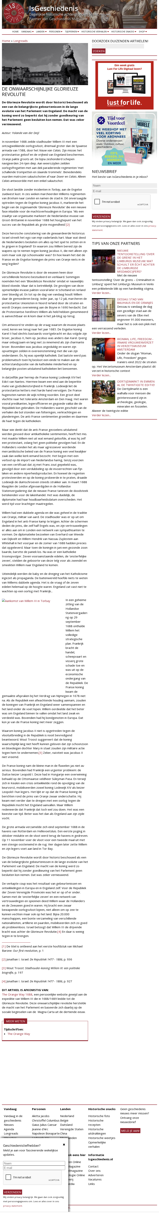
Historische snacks (122, 32)
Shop (141, 32)
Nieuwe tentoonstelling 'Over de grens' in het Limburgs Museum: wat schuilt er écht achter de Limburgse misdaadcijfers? (136, 261)
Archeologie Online (72, 1175)
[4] (59, 931)
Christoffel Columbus (46, 1120)
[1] (4, 946)
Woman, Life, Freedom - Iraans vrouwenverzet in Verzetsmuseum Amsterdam (135, 344)
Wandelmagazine (71, 1171)
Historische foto (99, 1116)
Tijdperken (70, 32)
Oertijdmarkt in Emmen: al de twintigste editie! (136, 383)
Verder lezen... (101, 293)
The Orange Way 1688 (17, 994)
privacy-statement (12, 1205)
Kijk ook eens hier (73, 1155)
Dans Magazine (70, 1166)
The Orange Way (18, 1034)
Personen (54, 32)
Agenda (9, 1129)
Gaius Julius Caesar (44, 1125)
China (63, 1133)
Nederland (67, 1116)
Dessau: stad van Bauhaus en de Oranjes (135, 301)
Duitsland (66, 1125)
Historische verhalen (93, 32)
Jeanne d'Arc (40, 1129)
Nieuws (9, 1125)
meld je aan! (130, 1131)
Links (91, 1184)
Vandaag (26, 32)
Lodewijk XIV (40, 1138)
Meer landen (68, 1138)
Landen (40, 32)
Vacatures (95, 1179)
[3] (40, 753)
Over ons (94, 1171)
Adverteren (96, 1175)
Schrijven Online (70, 1162)
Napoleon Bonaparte (46, 1133)
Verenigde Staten (71, 1129)
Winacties (10, 1138)
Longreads (20, 41)
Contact (93, 1166)
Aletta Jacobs (40, 1116)
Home (15, 31)
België (64, 1120)
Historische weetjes (101, 1138)
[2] (68, 224)
